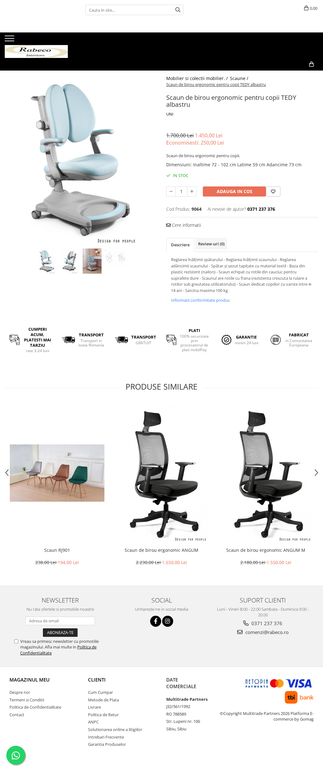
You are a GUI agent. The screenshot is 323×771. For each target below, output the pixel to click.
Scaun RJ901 (57, 550)
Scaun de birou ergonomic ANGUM (161, 550)
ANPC (93, 722)
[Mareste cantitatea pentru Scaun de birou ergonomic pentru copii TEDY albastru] (192, 191)
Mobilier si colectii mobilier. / (197, 78)
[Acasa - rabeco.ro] (36, 45)
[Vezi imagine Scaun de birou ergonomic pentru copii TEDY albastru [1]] (69, 261)
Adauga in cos (234, 191)
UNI (169, 114)
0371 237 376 (266, 623)
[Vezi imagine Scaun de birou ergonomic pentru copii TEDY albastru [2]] (92, 261)
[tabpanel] (81, 159)
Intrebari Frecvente (106, 737)
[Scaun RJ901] (57, 473)
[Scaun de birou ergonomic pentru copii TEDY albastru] (81, 159)
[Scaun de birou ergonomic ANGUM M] (266, 473)
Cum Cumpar (100, 692)
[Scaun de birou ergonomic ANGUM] (161, 473)
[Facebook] (155, 621)
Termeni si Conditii (26, 700)
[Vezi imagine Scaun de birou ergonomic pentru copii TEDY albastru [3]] (114, 257)
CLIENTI (97, 680)
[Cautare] (178, 10)
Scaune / (240, 78)
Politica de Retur (103, 714)
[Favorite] (273, 191)
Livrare (94, 707)
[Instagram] (167, 621)
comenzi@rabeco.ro (266, 632)
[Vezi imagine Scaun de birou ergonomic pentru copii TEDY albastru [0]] (46, 261)
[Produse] (10, 40)
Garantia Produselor (107, 744)
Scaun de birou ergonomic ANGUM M (265, 550)
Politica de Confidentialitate (35, 707)
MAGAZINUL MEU (29, 680)
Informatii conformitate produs (200, 300)
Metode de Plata (103, 700)
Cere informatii (186, 225)
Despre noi (19, 692)
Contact (16, 714)
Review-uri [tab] (211, 244)
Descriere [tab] (180, 245)
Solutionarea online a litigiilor (115, 729)
